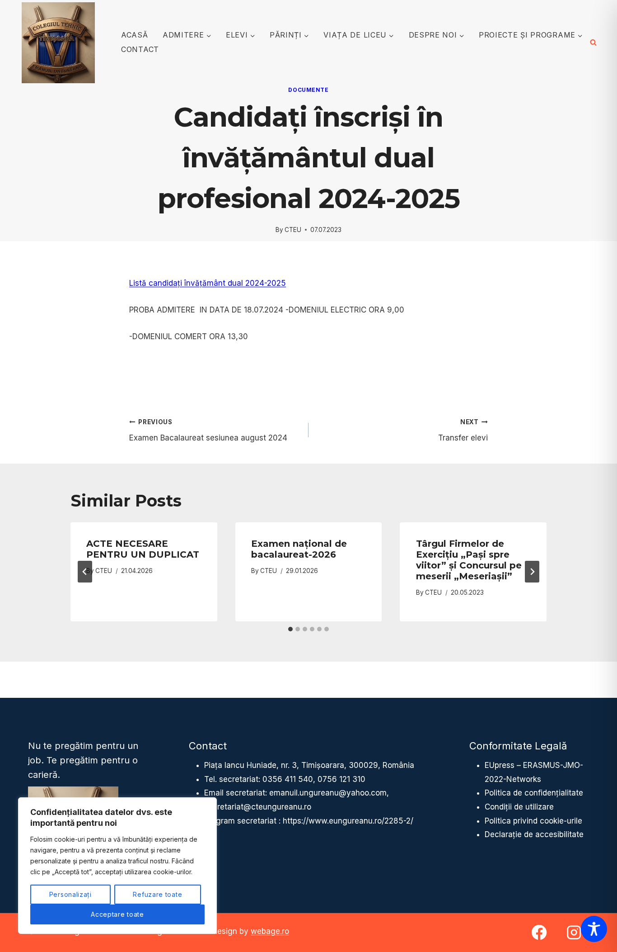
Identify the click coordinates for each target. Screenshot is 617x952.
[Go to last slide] (85, 572)
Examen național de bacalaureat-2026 (299, 549)
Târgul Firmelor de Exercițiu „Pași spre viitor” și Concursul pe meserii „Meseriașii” (469, 560)
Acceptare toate (117, 914)
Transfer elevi (463, 430)
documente (308, 89)
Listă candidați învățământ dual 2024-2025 (207, 283)
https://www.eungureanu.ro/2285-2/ (348, 820)
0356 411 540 (287, 779)
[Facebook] (539, 933)
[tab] (290, 629)
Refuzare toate (157, 894)
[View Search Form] (593, 42)
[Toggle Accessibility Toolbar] (594, 929)
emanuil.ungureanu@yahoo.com (328, 792)
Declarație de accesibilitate (534, 834)
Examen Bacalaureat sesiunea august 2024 (208, 430)
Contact (140, 49)
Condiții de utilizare (519, 806)
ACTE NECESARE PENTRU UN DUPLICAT (142, 549)
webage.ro (270, 931)
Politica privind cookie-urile (533, 820)
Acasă (134, 34)
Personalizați (70, 894)
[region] (117, 865)
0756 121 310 (341, 779)
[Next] (532, 572)
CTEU (293, 229)
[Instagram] (574, 933)
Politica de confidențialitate (534, 792)
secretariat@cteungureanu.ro (257, 806)
